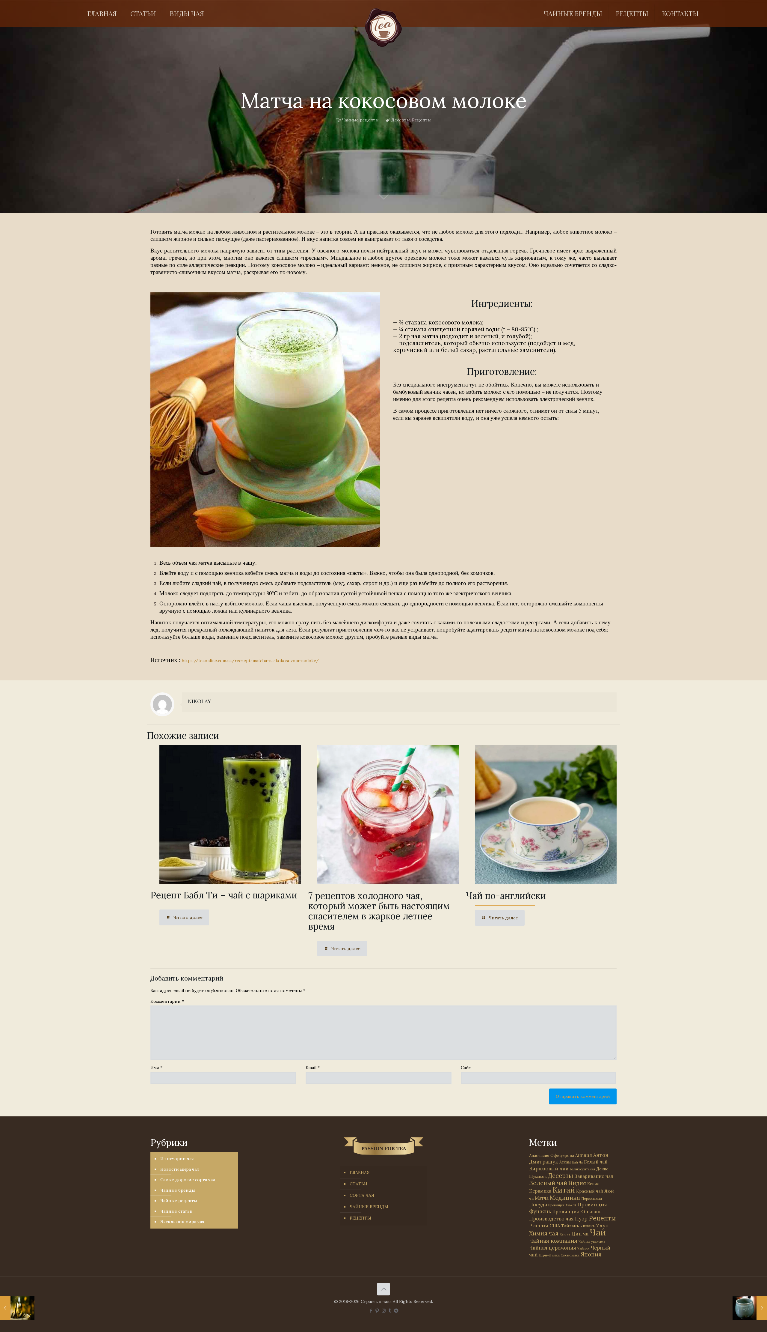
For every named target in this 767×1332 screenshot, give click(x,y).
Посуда (538, 1204)
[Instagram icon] (383, 1310)
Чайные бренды (177, 1190)
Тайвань (570, 1226)
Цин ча (579, 1233)
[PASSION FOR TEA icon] (396, 1310)
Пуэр (581, 1218)
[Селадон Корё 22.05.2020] (750, 1308)
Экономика (570, 1255)
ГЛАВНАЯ (360, 1172)
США (554, 1226)
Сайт (466, 1067)
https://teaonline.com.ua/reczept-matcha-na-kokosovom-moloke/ (250, 660)
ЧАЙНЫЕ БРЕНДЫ (369, 1206)
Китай (563, 1190)
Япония (591, 1254)
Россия (538, 1225)
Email (313, 1067)
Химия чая (543, 1233)
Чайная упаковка (592, 1241)
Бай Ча (577, 1162)
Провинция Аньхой (562, 1205)
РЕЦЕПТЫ (360, 1218)
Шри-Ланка (549, 1255)
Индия (577, 1183)
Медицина (565, 1197)
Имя (156, 1067)
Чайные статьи (176, 1211)
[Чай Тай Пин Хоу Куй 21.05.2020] (17, 1308)
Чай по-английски (506, 895)
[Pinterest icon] (377, 1310)
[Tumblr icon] (390, 1310)
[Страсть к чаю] (383, 27)
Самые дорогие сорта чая (187, 1179)
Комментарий (167, 1001)
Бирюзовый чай (549, 1168)
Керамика (540, 1191)
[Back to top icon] (383, 1289)
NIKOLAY (199, 701)
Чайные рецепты (360, 120)
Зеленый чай (548, 1183)
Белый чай (596, 1162)
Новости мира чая (179, 1169)
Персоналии (591, 1198)
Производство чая (551, 1219)
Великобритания (582, 1169)
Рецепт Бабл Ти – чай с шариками (223, 895)
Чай (598, 1232)
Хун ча (565, 1234)
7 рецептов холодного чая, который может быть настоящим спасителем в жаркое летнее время (379, 911)
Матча (542, 1198)
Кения (593, 1183)
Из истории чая (177, 1158)
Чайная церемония (552, 1247)
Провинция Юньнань (576, 1211)
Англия (583, 1155)
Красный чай (589, 1191)
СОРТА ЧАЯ (362, 1195)
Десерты (400, 120)
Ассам (565, 1162)
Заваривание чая (593, 1176)
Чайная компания (553, 1240)
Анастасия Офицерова (551, 1155)
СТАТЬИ (358, 1184)
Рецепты (421, 120)
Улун (602, 1225)
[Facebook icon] (371, 1310)
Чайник (583, 1248)
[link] (265, 419)
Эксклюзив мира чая (182, 1221)
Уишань (587, 1226)
